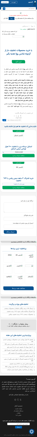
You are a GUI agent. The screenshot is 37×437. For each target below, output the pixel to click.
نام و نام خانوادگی (28, 215)
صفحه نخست (18, 408)
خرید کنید (18, 62)
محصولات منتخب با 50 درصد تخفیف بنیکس (21, 314)
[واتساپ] (18, 116)
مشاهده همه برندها (18, 288)
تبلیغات (18, 413)
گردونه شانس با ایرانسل (26, 356)
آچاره (3, 388)
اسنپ (5, 384)
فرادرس (19, 388)
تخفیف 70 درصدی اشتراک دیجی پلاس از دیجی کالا (19, 344)
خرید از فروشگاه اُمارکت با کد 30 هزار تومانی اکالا (19, 366)
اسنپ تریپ (30, 386)
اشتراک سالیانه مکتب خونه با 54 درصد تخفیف (20, 311)
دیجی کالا (10, 384)
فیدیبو (27, 388)
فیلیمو (3, 386)
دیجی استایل (13, 386)
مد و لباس (25, 26)
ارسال (18, 427)
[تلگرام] (14, 116)
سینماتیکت (32, 388)
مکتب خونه (8, 388)
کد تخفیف (16, 382)
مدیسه (7, 386)
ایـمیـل (23, 223)
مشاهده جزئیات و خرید (18, 155)
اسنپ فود (24, 386)
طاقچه (23, 388)
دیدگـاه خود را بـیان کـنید (27, 201)
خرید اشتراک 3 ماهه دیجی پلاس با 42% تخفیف (18, 179)
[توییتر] (16, 116)
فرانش (14, 388)
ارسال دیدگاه (10, 232)
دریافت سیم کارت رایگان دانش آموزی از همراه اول (18, 350)
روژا (11, 18)
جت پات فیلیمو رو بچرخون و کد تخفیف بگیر (20, 353)
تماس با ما (18, 415)
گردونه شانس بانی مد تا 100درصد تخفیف (21, 363)
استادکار (33, 391)
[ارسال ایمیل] (20, 116)
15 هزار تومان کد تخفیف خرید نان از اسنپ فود (20, 347)
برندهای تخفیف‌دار (18, 411)
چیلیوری (19, 386)
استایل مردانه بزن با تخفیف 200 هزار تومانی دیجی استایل (18, 147)
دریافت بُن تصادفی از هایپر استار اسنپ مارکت (20, 369)
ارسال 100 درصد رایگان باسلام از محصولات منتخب (18, 308)
